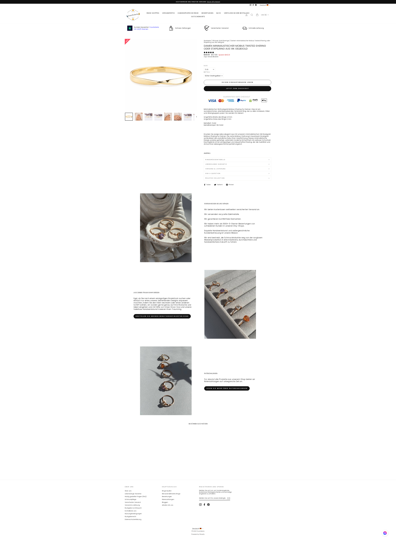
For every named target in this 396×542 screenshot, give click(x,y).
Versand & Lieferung (132, 505)
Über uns (128, 491)
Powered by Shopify (197, 534)
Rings (224, 117)
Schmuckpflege (130, 499)
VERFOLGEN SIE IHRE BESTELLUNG (236, 13)
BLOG (218, 13)
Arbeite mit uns (167, 505)
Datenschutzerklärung (133, 519)
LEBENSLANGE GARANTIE (216, 164)
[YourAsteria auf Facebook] (204, 504)
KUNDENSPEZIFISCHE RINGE (188, 13)
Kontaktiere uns (130, 511)
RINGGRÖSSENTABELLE (215, 159)
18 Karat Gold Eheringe (220, 41)
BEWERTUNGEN (207, 13)
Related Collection (215, 178)
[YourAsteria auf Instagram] (200, 504)
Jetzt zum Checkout (237, 88)
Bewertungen (167, 497)
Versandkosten (212, 57)
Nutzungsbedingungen (133, 514)
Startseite (207, 41)
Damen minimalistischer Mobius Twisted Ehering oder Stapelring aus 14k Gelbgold (237, 41)
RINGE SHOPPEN (153, 13)
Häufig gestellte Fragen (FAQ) (136, 497)
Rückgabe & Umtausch (133, 508)
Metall (207, 72)
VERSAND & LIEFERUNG (215, 169)
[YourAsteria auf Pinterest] (208, 504)
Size (206, 65)
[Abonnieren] (228, 498)
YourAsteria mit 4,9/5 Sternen (146, 28)
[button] (265, 15)
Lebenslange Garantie (133, 494)
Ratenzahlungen (168, 499)
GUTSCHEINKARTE (198, 16)
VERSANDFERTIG (168, 13)
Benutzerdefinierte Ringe (171, 494)
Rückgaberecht (130, 517)
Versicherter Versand (133, 502)
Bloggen (165, 502)
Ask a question (212, 173)
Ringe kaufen (167, 491)
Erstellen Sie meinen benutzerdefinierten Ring (162, 316)
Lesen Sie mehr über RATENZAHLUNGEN (227, 388)
